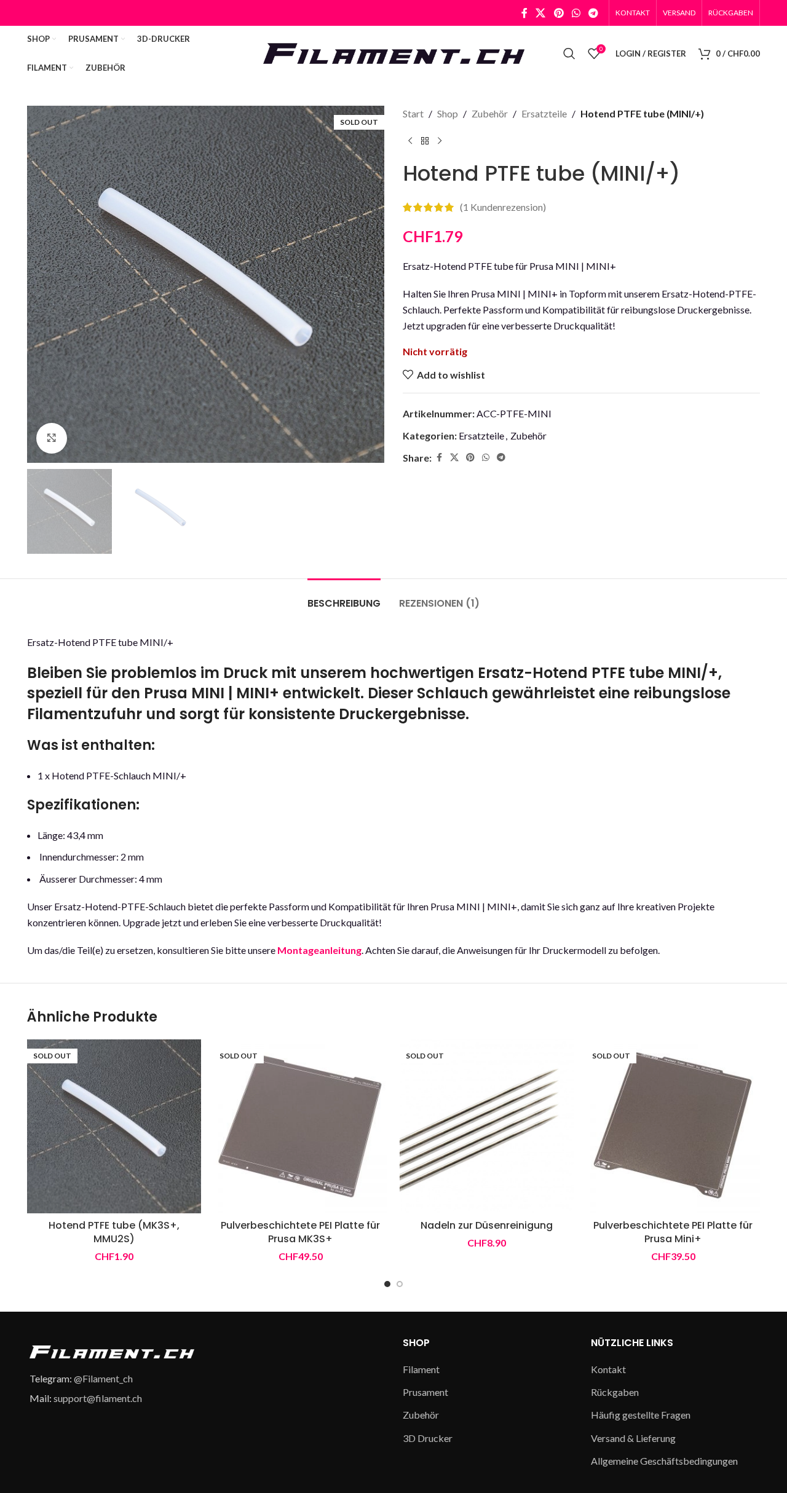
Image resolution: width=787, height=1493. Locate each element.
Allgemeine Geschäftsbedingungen (664, 1461)
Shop (447, 113)
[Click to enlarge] (51, 438)
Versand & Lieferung (633, 1438)
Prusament (425, 1392)
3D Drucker (428, 1438)
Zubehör (490, 113)
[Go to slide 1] (387, 1284)
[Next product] (439, 141)
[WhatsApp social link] (576, 13)
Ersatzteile (544, 113)
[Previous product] (410, 141)
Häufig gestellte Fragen (640, 1414)
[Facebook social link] (524, 13)
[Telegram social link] (594, 13)
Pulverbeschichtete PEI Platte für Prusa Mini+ (673, 1232)
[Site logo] (393, 52)
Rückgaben (615, 1392)
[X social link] (541, 13)
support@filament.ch (97, 1398)
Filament (421, 1369)
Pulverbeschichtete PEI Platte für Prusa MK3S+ (300, 1232)
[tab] (344, 597)
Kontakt (608, 1369)
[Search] (569, 53)
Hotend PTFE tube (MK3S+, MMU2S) (114, 1232)
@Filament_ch (103, 1378)
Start (413, 113)
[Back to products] (424, 141)
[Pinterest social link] (559, 13)
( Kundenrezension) (503, 207)
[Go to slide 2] (400, 1284)
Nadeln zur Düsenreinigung (487, 1225)
